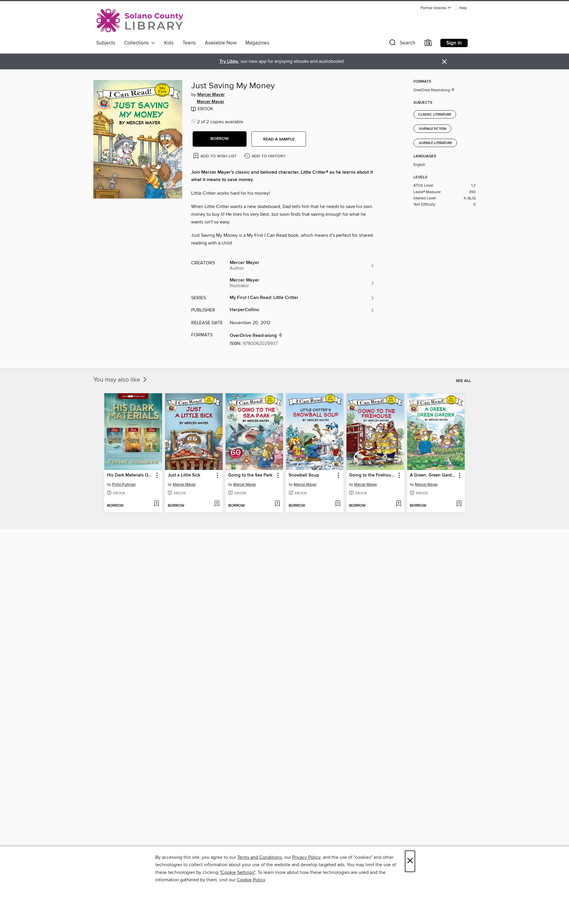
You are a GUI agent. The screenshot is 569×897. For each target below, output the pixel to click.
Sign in (454, 43)
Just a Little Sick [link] (184, 475)
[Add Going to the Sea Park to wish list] (277, 504)
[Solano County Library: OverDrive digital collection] (140, 20)
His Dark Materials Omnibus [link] (130, 475)
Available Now (220, 43)
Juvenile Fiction (432, 129)
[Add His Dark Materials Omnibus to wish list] (156, 504)
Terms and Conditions (259, 857)
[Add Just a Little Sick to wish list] (216, 504)
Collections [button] (137, 43)
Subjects (105, 43)
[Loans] (428, 44)
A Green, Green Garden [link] (433, 475)
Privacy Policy (306, 857)
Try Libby (228, 61)
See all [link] (463, 380)
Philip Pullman (124, 484)
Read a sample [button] (279, 139)
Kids (169, 43)
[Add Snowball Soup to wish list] (337, 504)
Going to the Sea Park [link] (250, 475)
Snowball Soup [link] (304, 475)
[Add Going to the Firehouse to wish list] (398, 504)
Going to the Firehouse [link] (372, 475)
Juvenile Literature (435, 143)
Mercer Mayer (211, 94)
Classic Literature (434, 115)
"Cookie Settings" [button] (237, 872)
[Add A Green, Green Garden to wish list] (459, 504)
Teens (189, 43)
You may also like (117, 380)
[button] (436, 8)
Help (463, 8)
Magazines (257, 43)
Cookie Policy (251, 880)
